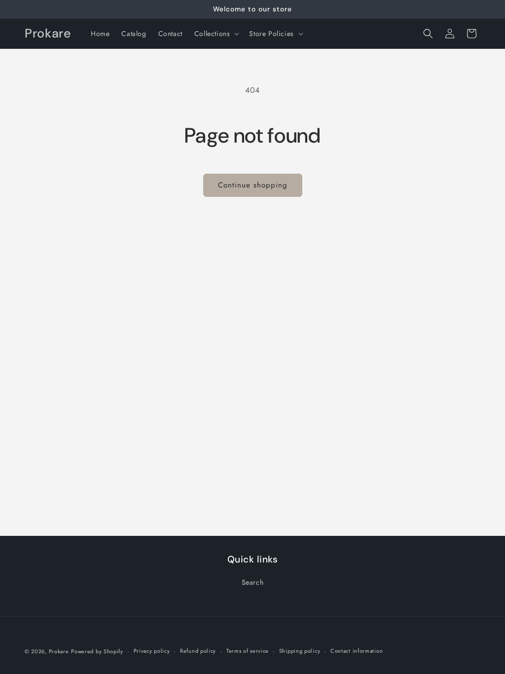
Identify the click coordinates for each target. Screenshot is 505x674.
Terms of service (247, 651)
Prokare (59, 651)
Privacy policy (152, 651)
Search (253, 582)
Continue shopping (253, 185)
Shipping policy (300, 651)
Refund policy (198, 651)
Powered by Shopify (97, 651)
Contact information (356, 651)
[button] (216, 33)
